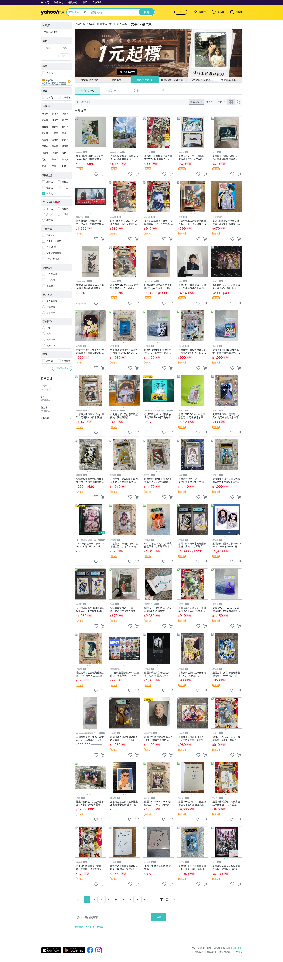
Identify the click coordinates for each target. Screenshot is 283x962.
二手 (162, 90)
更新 (239, 948)
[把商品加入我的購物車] (103, 174)
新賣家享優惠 (228, 79)
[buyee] (56, 82)
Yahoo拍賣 (52, 12)
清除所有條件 (62, 368)
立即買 (112, 90)
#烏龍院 (79, 926)
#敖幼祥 (101, 926)
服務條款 (199, 952)
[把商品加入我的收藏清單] (96, 174)
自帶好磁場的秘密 (88, 79)
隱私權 (210, 952)
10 (152, 899)
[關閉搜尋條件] (85, 12)
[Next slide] (104, 132)
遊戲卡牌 (116, 79)
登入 (181, 12)
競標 (137, 90)
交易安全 (238, 952)
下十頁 (164, 899)
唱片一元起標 (144, 79)
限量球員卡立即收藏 (172, 79)
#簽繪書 (90, 926)
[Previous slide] (77, 132)
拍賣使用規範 (223, 952)
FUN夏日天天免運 (200, 79)
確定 (64, 55)
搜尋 (159, 917)
